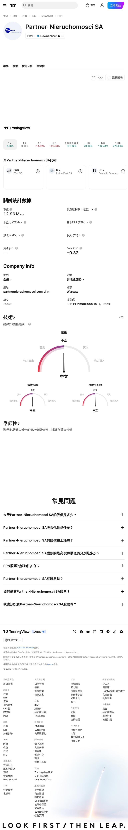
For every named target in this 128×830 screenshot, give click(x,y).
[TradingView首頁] (13, 5)
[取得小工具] (100, 77)
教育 (73, 715)
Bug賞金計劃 (41, 811)
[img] (58, 35)
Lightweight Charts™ (113, 690)
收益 (5, 747)
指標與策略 (76, 729)
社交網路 (75, 683)
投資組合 (8, 764)
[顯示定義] (10, 209)
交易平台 (107, 698)
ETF (5, 697)
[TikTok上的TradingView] (114, 631)
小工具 (106, 683)
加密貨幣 (8, 704)
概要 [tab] (6, 66)
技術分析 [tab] (27, 66)
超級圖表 (8, 683)
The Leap (39, 715)
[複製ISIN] (100, 304)
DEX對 (6, 712)
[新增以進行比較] (37, 171)
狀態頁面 (39, 815)
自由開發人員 (78, 737)
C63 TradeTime (42, 779)
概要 (36, 704)
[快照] (93, 77)
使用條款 (39, 789)
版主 (73, 701)
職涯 (36, 758)
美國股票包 (40, 733)
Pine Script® (10, 779)
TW (92, 5)
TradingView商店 (43, 772)
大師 (73, 733)
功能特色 (39, 683)
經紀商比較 (40, 712)
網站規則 (75, 698)
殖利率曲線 (9, 768)
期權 (5, 772)
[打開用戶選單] (102, 5)
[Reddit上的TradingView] (121, 631)
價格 (36, 687)
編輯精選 (75, 719)
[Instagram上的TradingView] (94, 631)
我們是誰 (39, 743)
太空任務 (39, 747)
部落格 (38, 751)
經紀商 (38, 708)
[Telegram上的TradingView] (108, 631)
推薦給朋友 (76, 690)
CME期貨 (39, 726)
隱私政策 (39, 797)
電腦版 (6, 793)
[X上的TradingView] (74, 631)
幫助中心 (39, 754)
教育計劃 (107, 719)
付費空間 (75, 740)
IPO (5, 754)
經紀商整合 (108, 712)
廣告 (104, 708)
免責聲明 (39, 793)
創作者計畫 (76, 694)
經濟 (5, 743)
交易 (73, 712)
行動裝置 (8, 789)
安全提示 (39, 808)
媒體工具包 (40, 761)
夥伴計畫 (107, 715)
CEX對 (6, 708)
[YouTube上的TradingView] (88, 631)
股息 (5, 751)
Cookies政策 (41, 800)
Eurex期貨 (39, 729)
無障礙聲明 (40, 804)
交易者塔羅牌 (41, 775)
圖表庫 (106, 687)
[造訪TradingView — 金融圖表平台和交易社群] (16, 128)
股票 (5, 693)
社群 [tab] (15, 66)
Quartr (50, 664)
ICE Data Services (25, 647)
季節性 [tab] (41, 66)
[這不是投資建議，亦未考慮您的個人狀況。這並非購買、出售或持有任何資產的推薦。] (29, 324)
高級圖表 (107, 694)
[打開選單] (5, 5)
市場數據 (39, 690)
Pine (5, 715)
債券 (5, 701)
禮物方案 (39, 694)
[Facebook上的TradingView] (81, 631)
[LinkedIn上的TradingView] (101, 631)
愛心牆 (74, 687)
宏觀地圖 (8, 775)
